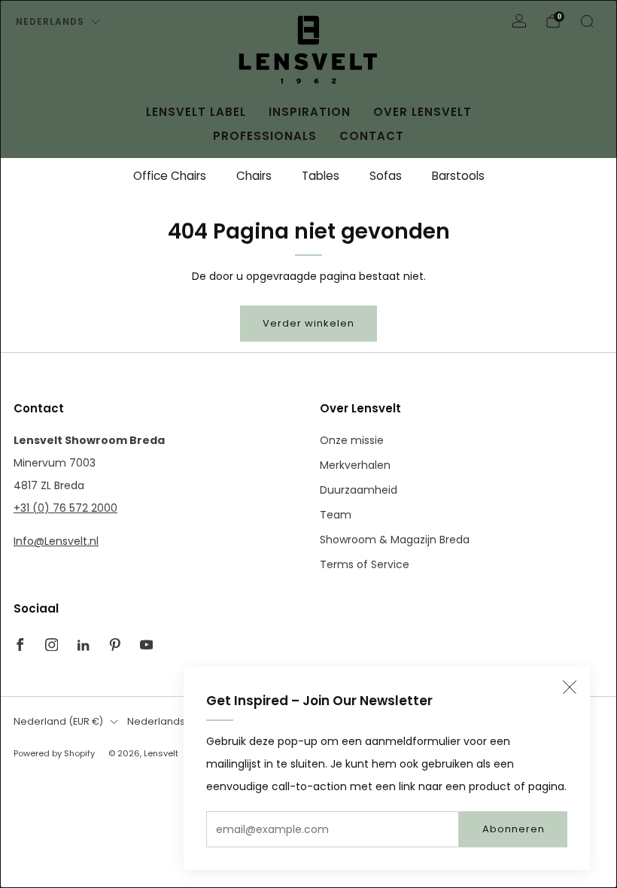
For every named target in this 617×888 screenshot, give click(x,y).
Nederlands (50, 21)
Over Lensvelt (422, 112)
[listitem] (169, 176)
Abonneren (513, 829)
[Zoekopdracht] (586, 21)
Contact (371, 136)
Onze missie (352, 440)
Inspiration (310, 112)
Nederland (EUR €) (58, 721)
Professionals (265, 136)
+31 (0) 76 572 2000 (65, 507)
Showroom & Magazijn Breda (395, 539)
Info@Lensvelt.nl (56, 541)
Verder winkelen (308, 323)
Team (335, 514)
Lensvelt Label (196, 112)
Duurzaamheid (358, 489)
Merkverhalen (355, 465)
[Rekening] (519, 21)
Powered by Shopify (54, 753)
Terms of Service (364, 564)
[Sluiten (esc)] (569, 687)
